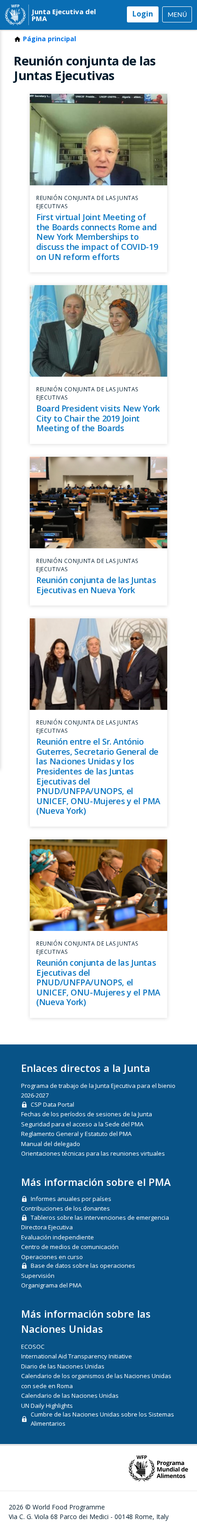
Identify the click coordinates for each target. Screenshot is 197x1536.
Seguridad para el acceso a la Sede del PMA (82, 1124)
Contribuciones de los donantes (65, 1208)
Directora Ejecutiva (47, 1227)
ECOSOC (32, 1346)
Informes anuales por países (71, 1199)
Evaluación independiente (57, 1237)
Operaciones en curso (52, 1257)
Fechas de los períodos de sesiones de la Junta (86, 1114)
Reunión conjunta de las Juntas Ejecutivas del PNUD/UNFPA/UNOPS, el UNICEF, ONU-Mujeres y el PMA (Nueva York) (98, 982)
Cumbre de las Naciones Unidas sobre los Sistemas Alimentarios (102, 1419)
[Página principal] (15, 15)
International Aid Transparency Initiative (76, 1356)
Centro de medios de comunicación (70, 1247)
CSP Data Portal (52, 1104)
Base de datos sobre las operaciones (83, 1265)
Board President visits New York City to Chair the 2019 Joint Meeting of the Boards (98, 418)
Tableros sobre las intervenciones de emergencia (100, 1217)
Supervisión (38, 1275)
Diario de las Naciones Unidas (62, 1366)
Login (142, 14)
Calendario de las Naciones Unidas (70, 1395)
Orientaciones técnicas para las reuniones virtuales (93, 1153)
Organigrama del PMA (51, 1285)
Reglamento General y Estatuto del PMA (76, 1134)
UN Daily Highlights (47, 1405)
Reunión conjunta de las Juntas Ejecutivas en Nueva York (96, 584)
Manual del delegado (50, 1144)
